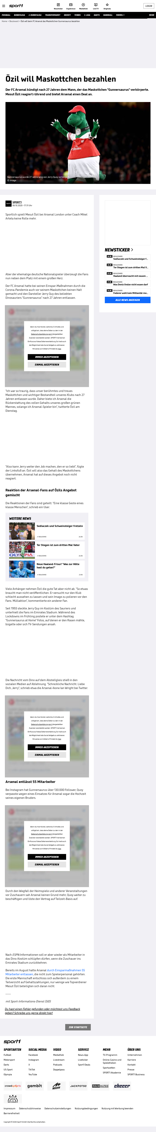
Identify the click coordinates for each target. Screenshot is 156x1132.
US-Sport (8, 1069)
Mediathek (58, 1054)
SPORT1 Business (136, 1074)
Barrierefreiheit (12, 1113)
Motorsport (9, 1059)
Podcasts (57, 1064)
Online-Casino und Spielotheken (112, 1061)
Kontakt (131, 1064)
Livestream (59, 1059)
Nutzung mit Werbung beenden (117, 1108)
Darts (6, 1064)
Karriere (132, 1059)
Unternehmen (135, 1054)
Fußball (7, 1054)
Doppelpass (59, 1069)
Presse (131, 1069)
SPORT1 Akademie (112, 1072)
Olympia (8, 1074)
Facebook (33, 1054)
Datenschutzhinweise (30, 1108)
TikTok (31, 1069)
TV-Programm (110, 1054)
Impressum (9, 1108)
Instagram (33, 1059)
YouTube (32, 1074)
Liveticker (83, 1059)
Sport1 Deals (84, 1064)
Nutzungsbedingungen (86, 1108)
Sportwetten (109, 1067)
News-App (83, 1054)
